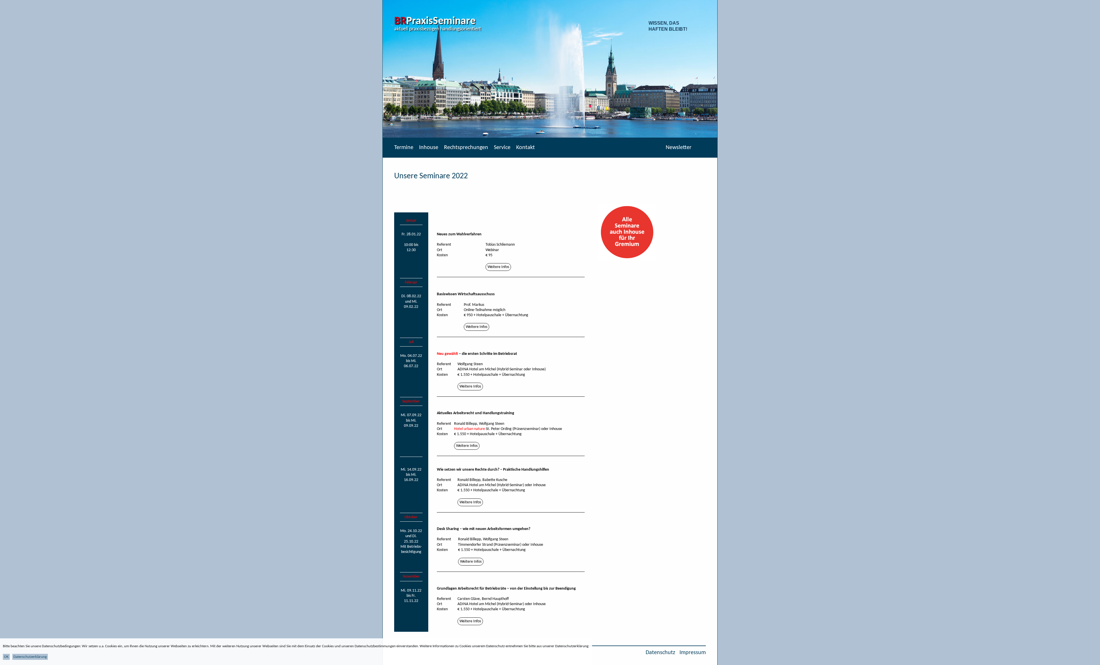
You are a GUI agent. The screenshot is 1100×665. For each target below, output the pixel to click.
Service (502, 147)
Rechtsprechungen (466, 147)
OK (6, 657)
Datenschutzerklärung (30, 657)
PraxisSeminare (435, 21)
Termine (403, 147)
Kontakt (525, 147)
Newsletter (679, 147)
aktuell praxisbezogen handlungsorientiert (437, 29)
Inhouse (428, 147)
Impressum (692, 653)
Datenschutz (660, 653)
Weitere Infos (498, 267)
